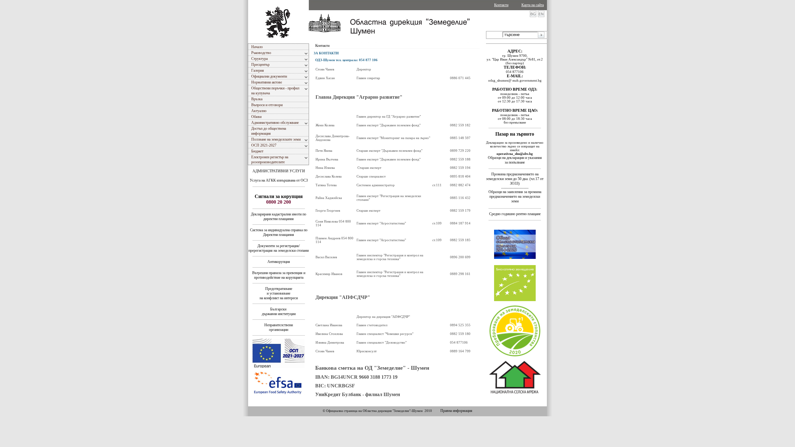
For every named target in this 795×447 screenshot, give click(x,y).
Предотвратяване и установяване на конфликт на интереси (279, 293)
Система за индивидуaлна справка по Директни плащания (278, 232)
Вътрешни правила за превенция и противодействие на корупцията (278, 275)
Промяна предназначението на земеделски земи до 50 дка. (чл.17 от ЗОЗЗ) (514, 179)
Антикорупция (278, 262)
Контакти (501, 5)
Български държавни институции (279, 311)
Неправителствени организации (278, 327)
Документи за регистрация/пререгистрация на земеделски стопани (278, 248)
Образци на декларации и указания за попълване (515, 160)
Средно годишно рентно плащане (515, 214)
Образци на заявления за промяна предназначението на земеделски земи (514, 196)
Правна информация (456, 411)
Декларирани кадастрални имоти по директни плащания (278, 216)
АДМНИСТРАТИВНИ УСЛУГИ (278, 171)
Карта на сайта (532, 5)
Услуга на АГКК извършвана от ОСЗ (279, 180)
